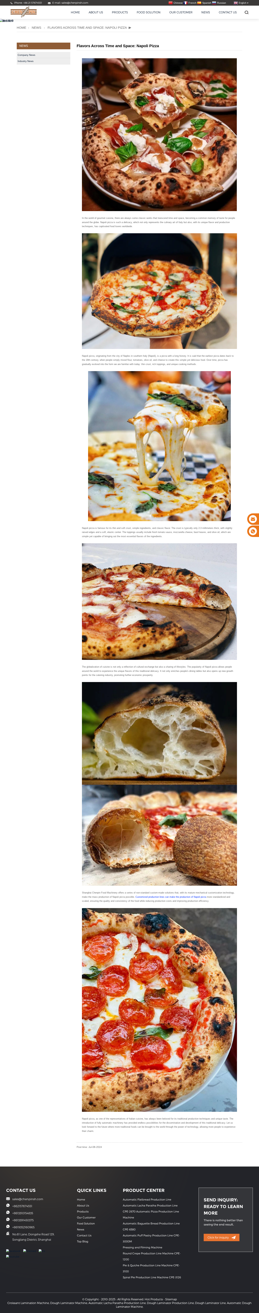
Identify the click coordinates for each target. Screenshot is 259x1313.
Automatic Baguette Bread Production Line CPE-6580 (151, 1226)
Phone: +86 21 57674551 (28, 2)
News (205, 12)
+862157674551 (22, 1206)
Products (120, 12)
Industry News (25, 61)
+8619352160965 (23, 1227)
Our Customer (181, 12)
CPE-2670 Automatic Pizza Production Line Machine (151, 1214)
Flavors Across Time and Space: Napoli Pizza (87, 27)
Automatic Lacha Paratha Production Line (150, 1205)
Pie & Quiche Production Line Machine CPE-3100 (151, 1268)
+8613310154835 (22, 1213)
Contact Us (228, 12)
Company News (26, 55)
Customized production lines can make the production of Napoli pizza (171, 897)
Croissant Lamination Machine (28, 1303)
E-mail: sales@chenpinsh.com (70, 2)
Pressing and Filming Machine (143, 1247)
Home (75, 12)
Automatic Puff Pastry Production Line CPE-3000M (151, 1238)
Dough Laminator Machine (68, 1303)
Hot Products (154, 1299)
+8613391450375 (23, 1220)
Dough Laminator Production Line (170, 1303)
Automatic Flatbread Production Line (147, 1199)
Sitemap (171, 1299)
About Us (96, 12)
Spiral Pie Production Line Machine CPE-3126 (152, 1277)
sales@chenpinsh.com (27, 1199)
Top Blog (82, 1241)
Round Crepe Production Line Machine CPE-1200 (152, 1256)
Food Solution (149, 12)
